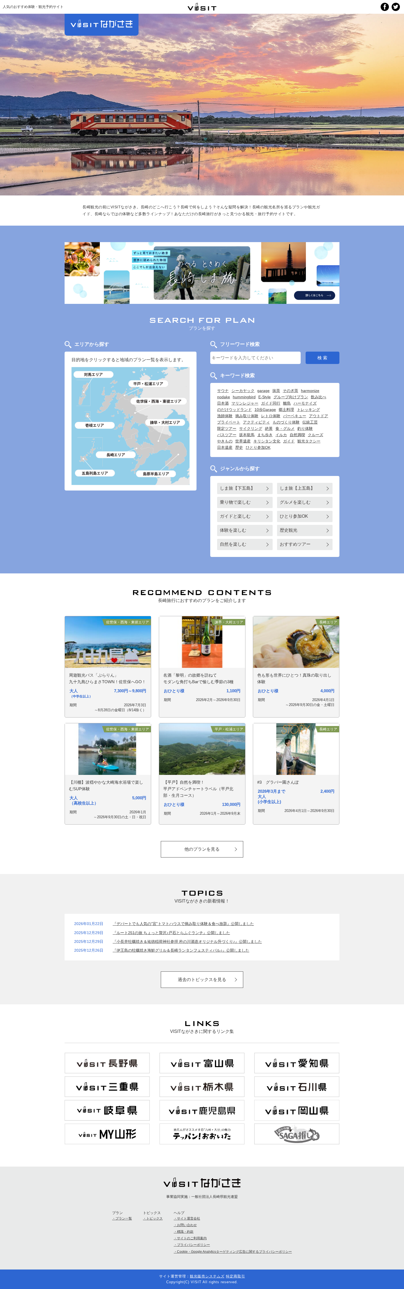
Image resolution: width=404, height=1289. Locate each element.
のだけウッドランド (234, 409)
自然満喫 (297, 435)
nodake (223, 397)
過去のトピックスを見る (202, 979)
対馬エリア (94, 374)
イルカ (281, 435)
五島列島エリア (95, 473)
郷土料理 (286, 409)
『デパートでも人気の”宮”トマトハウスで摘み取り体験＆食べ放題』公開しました (183, 923)
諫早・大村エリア (165, 422)
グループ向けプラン (290, 397)
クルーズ (315, 435)
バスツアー (226, 435)
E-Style (264, 397)
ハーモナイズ (305, 403)
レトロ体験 (270, 416)
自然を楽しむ (233, 544)
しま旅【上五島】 (297, 488)
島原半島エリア (156, 473)
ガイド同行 (270, 403)
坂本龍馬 (246, 435)
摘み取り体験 (246, 416)
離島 (287, 403)
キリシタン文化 (266, 441)
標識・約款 (185, 1232)
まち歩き (265, 435)
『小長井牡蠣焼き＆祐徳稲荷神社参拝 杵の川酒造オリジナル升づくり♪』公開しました (187, 941)
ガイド (289, 441)
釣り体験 (305, 428)
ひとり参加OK (258, 447)
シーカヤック (242, 390)
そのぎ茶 (290, 390)
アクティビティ (256, 422)
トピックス (154, 1218)
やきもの (225, 441)
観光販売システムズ (207, 1276)
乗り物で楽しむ (235, 502)
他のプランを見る (202, 849)
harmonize (310, 390)
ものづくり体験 (286, 422)
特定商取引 (235, 1276)
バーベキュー (294, 416)
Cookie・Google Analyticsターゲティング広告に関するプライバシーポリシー (234, 1252)
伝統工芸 (310, 422)
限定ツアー (226, 428)
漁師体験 (225, 416)
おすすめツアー (295, 544)
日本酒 (223, 403)
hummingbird (244, 397)
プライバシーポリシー (193, 1245)
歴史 (239, 447)
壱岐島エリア (95, 425)
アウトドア (318, 416)
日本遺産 (225, 447)
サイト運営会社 (188, 1218)
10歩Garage (265, 409)
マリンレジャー (244, 403)
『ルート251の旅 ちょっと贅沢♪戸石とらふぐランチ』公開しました (171, 933)
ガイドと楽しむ (235, 516)
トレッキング (308, 409)
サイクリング (250, 428)
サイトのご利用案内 (192, 1238)
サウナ (223, 390)
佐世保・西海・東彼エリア (159, 401)
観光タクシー (308, 441)
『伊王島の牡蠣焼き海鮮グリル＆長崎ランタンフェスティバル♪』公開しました (181, 950)
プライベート (228, 422)
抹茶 (276, 390)
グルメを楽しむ (295, 502)
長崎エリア (116, 455)
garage (263, 390)
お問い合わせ (187, 1225)
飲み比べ (318, 397)
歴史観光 (288, 530)
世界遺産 (243, 441)
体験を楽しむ (233, 530)
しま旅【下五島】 (237, 488)
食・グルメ (285, 428)
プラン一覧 (123, 1218)
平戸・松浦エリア (148, 383)
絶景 (269, 428)
